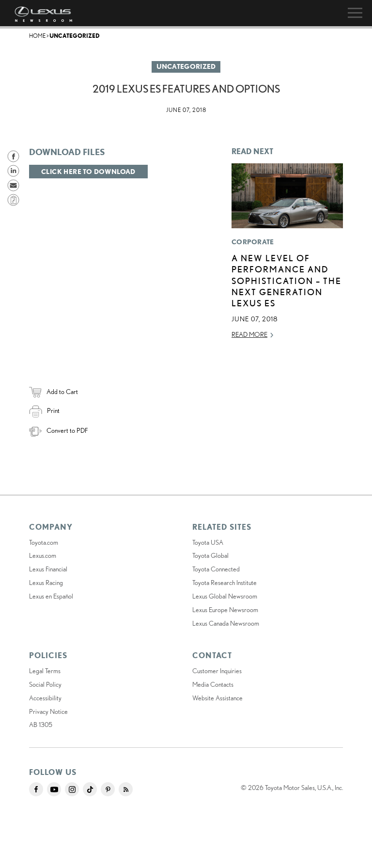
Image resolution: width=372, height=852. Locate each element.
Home (37, 35)
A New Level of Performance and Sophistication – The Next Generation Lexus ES (286, 280)
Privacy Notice (48, 711)
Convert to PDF (67, 430)
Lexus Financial (48, 569)
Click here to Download (88, 171)
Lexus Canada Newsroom (225, 623)
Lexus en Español (51, 596)
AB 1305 (40, 724)
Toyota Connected (216, 569)
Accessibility (45, 698)
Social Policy (45, 684)
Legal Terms (45, 671)
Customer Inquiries (217, 671)
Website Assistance (217, 698)
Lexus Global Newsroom (224, 596)
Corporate (253, 242)
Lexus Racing (46, 582)
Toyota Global (210, 555)
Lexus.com (42, 555)
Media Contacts (212, 684)
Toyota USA (207, 542)
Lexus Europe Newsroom (225, 610)
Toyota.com (43, 542)
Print (53, 410)
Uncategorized (74, 35)
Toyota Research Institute (224, 582)
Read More (249, 334)
